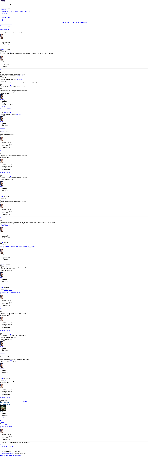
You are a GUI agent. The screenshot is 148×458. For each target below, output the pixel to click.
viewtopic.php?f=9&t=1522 (16, 269)
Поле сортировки (14, 442)
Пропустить (1, 7)
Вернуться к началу (2, 106)
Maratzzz (6, 266)
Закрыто (1, 25)
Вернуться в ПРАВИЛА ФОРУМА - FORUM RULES (7, 446)
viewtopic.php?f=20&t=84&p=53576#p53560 (22, 178)
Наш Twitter (3, 12)
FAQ (2, 20)
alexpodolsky (2, 49)
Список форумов (4, 11)
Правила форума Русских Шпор (8, 52)
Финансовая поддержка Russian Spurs (7, 17)
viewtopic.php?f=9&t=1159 (19, 79)
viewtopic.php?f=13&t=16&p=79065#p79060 (6, 426)
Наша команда (4, 453)
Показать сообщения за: (4, 442)
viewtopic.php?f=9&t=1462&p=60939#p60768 (6, 225)
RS (2, 19)
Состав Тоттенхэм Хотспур (76, 22)
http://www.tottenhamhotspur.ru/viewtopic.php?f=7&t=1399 (27, 246)
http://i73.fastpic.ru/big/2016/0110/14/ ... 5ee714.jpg (6, 292)
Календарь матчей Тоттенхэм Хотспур (66, 22)
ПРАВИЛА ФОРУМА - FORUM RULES (28, 11)
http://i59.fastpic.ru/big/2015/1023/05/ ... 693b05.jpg (7, 224)
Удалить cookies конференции (10, 453)
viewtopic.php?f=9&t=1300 (19, 114)
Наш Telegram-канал (5, 13)
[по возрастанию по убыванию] (25, 442)
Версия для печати (4, 14)
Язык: (142, 18)
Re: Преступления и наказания (5, 69)
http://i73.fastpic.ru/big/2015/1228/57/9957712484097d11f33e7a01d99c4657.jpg (10, 246)
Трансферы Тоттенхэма (83, 22)
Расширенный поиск (3, 9)
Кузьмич (6, 244)
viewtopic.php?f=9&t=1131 (19, 75)
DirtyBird (1, 411)
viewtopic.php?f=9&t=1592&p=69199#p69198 (6, 360)
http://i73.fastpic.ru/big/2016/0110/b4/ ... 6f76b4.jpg (6, 269)
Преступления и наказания (6, 24)
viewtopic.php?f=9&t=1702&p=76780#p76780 (21, 401)
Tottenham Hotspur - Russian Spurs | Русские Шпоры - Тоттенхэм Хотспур (10, 455)
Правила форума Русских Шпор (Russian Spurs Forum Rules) (15, 11)
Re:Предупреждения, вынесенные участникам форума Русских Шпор (12, 47)
